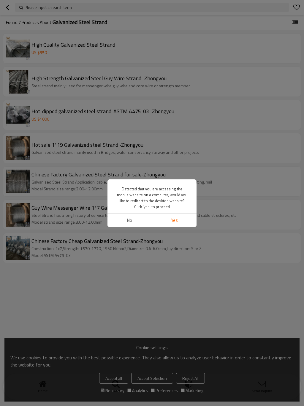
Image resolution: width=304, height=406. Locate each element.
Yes (174, 220)
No (129, 220)
